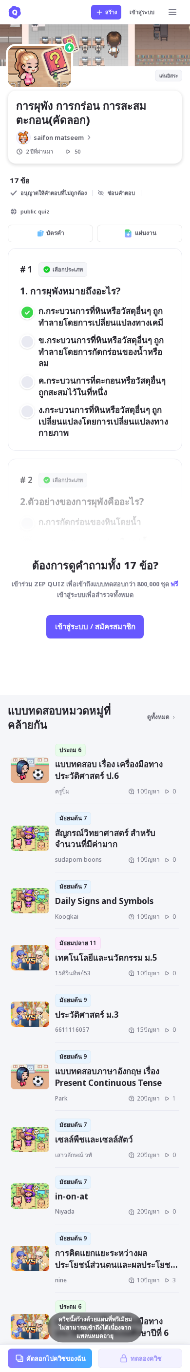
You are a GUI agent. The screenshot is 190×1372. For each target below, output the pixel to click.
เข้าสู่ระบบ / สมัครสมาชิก (95, 626)
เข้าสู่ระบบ (142, 12)
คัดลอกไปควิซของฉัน (56, 1358)
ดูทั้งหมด (158, 717)
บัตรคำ (55, 233)
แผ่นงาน (145, 233)
